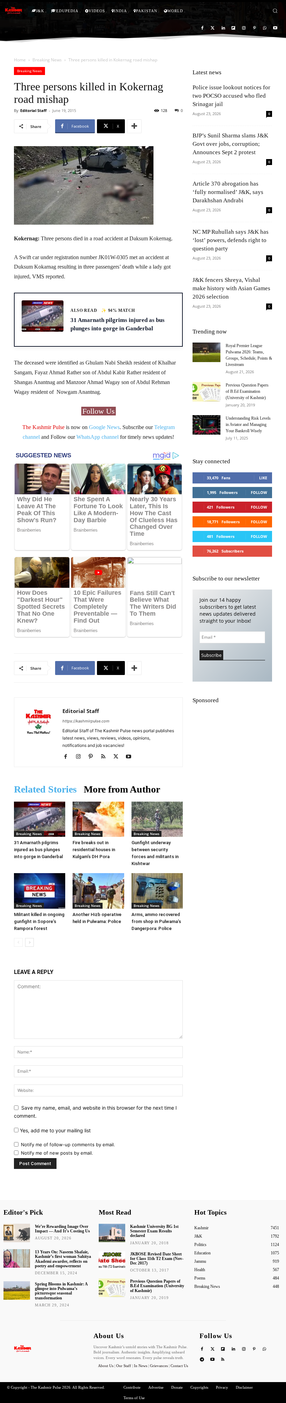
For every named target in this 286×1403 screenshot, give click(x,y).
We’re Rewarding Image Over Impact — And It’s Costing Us (62, 1228)
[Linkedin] (223, 28)
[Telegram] (202, 1360)
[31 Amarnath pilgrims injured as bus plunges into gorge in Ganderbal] (39, 819)
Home (20, 60)
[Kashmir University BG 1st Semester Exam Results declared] (112, 1233)
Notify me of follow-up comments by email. (68, 1144)
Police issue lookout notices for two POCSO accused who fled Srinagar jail (231, 95)
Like (263, 477)
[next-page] (29, 942)
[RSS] (106, 757)
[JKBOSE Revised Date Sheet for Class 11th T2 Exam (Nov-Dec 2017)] (112, 1260)
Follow (259, 492)
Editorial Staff (33, 110)
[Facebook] (202, 28)
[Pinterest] (254, 28)
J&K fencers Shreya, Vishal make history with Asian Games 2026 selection (231, 288)
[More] (134, 126)
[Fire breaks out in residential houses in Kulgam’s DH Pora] (98, 819)
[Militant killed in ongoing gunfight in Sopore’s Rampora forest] (39, 890)
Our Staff (123, 1366)
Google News (104, 427)
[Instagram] (244, 28)
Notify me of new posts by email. (57, 1153)
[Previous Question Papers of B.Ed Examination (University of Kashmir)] (206, 392)
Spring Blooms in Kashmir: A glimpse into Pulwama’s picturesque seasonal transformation (61, 1291)
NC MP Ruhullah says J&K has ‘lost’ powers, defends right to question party (231, 240)
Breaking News (47, 60)
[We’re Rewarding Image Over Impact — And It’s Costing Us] (16, 1233)
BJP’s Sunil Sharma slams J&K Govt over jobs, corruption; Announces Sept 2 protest (230, 144)
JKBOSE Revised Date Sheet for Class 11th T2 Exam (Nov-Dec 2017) (156, 1259)
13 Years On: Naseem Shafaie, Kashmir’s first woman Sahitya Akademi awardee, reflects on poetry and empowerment (63, 1259)
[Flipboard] (233, 28)
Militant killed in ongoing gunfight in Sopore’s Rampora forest (39, 921)
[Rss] (223, 1360)
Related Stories (45, 789)
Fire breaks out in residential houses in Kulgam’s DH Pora (94, 849)
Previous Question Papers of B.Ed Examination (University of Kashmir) (247, 391)
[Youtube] (275, 28)
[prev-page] (18, 942)
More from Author (122, 789)
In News (140, 1366)
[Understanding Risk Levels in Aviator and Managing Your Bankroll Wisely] (206, 425)
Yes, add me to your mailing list (54, 1130)
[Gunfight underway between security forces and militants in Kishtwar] (157, 819)
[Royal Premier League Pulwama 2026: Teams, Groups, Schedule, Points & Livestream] (206, 352)
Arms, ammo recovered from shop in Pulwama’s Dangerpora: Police (156, 921)
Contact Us (179, 1366)
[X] (118, 757)
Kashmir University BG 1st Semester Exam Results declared (154, 1231)
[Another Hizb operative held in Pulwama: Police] (98, 890)
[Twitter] (212, 28)
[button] (275, 10)
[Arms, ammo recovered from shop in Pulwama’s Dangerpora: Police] (157, 890)
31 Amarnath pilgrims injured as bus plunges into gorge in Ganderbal (38, 849)
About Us (106, 1366)
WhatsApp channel (97, 437)
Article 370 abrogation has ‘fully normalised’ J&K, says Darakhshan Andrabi (228, 192)
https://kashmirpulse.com (86, 721)
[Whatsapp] (264, 28)
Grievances (159, 1366)
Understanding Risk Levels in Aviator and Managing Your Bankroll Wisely (248, 424)
